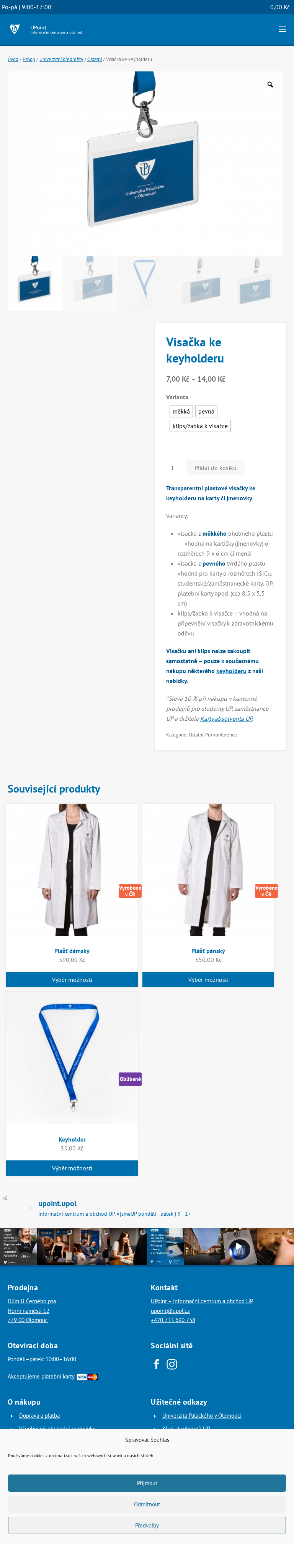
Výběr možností (72, 979)
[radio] (181, 411)
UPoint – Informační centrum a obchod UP (202, 1301)
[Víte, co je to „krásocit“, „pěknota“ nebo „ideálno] (18, 1246)
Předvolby (147, 1525)
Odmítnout (147, 1504)
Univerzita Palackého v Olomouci (202, 1415)
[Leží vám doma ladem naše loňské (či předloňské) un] (165, 1246)
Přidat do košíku (215, 468)
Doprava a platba (39, 1415)
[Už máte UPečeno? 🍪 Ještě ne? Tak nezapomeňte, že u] (275, 1246)
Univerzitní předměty (61, 59)
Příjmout (147, 1483)
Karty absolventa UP (226, 718)
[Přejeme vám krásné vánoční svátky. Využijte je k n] (202, 1246)
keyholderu (231, 671)
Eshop (29, 59)
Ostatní (94, 59)
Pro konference (221, 734)
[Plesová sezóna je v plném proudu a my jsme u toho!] (55, 1246)
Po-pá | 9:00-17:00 (26, 7)
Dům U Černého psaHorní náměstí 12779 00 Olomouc (32, 1310)
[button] (282, 29)
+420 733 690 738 (173, 1320)
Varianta (177, 397)
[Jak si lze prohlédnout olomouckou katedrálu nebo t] (92, 1246)
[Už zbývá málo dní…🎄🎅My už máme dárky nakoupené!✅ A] (238, 1246)
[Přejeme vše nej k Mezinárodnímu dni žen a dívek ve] (128, 1246)
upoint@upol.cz (170, 1310)
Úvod (13, 59)
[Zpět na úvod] (46, 29)
